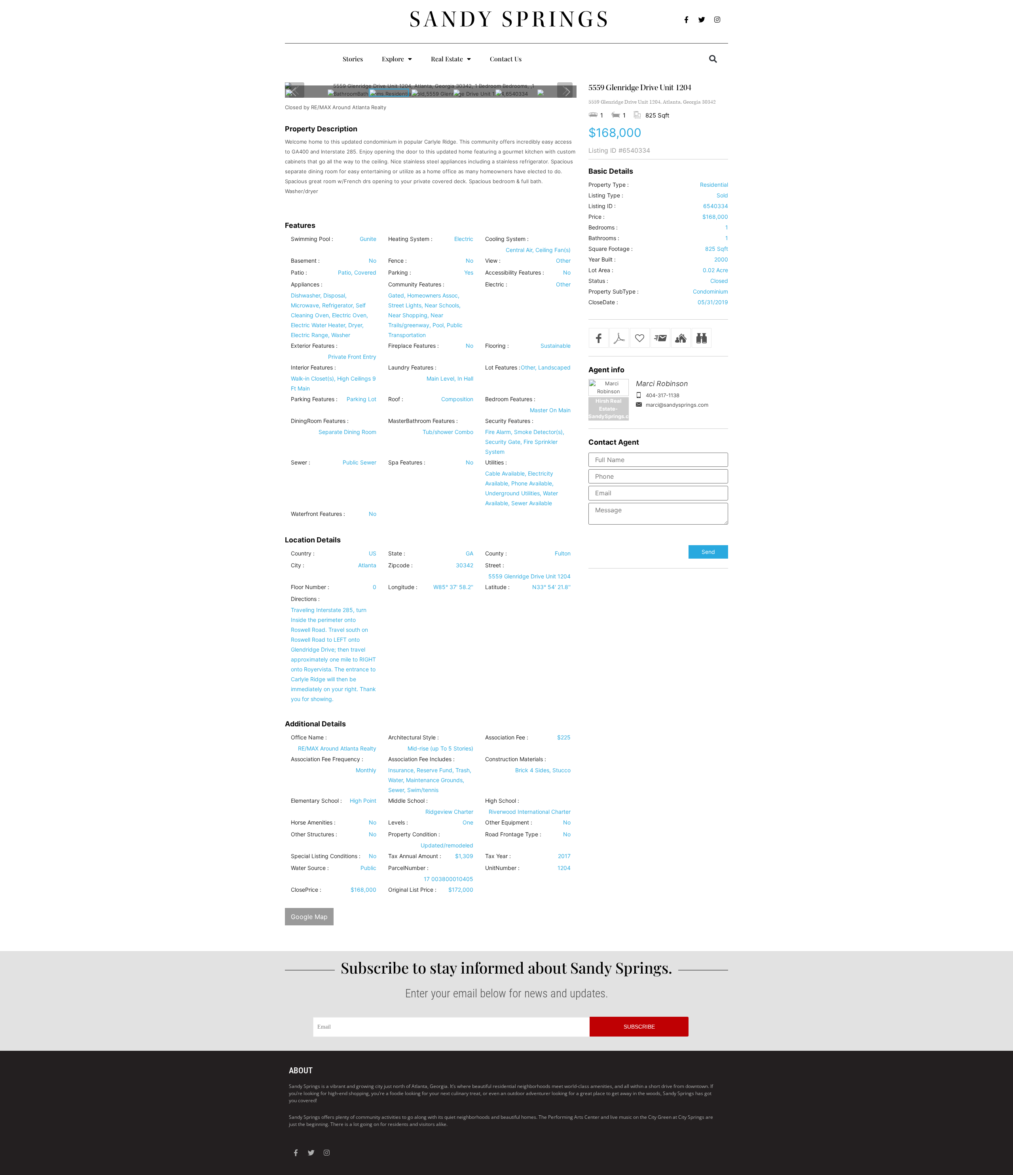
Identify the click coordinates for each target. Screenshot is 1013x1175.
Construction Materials (514, 759)
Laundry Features (410, 367)
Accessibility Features (513, 272)
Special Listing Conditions (324, 856)
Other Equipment (507, 822)
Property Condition (412, 834)
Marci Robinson (662, 383)
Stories (353, 59)
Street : (494, 565)
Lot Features (501, 367)
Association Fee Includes (419, 759)
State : (396, 553)
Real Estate (447, 59)
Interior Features (312, 367)
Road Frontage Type (511, 834)
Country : (303, 553)
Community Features (414, 284)
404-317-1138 (662, 395)
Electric (494, 284)
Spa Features (405, 462)
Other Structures (312, 834)
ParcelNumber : (408, 868)
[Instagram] (717, 20)
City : (297, 565)
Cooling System (505, 239)
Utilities (494, 462)
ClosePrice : (306, 890)
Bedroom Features (508, 399)
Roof (394, 399)
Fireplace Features (412, 346)
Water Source (308, 868)
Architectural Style (412, 737)
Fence (396, 260)
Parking (398, 272)
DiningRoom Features (318, 421)
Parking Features (312, 399)
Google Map (309, 917)
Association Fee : (506, 737)
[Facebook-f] (686, 20)
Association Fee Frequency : (327, 759)
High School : (502, 801)
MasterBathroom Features (421, 421)
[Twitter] (702, 20)
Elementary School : (316, 801)
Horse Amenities (311, 822)
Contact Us (506, 59)
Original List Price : (412, 890)
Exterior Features (312, 346)
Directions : (305, 599)
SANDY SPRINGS (510, 19)
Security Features (507, 421)
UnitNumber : (502, 868)
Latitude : (497, 587)
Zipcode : (400, 565)
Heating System (408, 239)
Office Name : (309, 737)
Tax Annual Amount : (414, 856)
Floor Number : (310, 587)
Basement (304, 260)
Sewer (299, 462)
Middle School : (408, 801)
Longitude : (402, 587)
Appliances (305, 284)
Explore (393, 59)
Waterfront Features (316, 514)
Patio (297, 272)
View (491, 260)
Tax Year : (498, 856)
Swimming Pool (310, 239)
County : (496, 553)
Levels (396, 822)
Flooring (495, 346)
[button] (713, 59)
